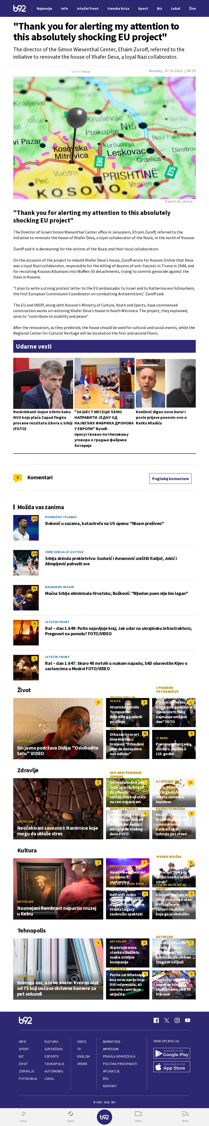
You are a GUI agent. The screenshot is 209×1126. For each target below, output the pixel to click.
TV (79, 1049)
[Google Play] (171, 1053)
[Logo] (19, 8)
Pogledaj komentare (170, 478)
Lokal (49, 1078)
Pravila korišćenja (119, 1056)
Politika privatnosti (120, 1064)
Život (23, 1064)
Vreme (82, 1064)
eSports (51, 1056)
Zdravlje (26, 1071)
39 (34, 588)
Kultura (51, 1041)
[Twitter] (166, 1020)
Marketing (112, 1041)
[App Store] (171, 1066)
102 (34, 518)
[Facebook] (156, 1020)
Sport (24, 1049)
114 (34, 553)
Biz (21, 1056)
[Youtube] (187, 1020)
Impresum (111, 1049)
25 (34, 623)
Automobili (54, 1071)
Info (22, 1041)
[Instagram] (177, 1020)
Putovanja (28, 1078)
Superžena (54, 1049)
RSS (106, 1078)
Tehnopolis (54, 1064)
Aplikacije (111, 1071)
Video (82, 1041)
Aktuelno (25, 741)
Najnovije (44, 8)
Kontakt (110, 1086)
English (83, 1056)
